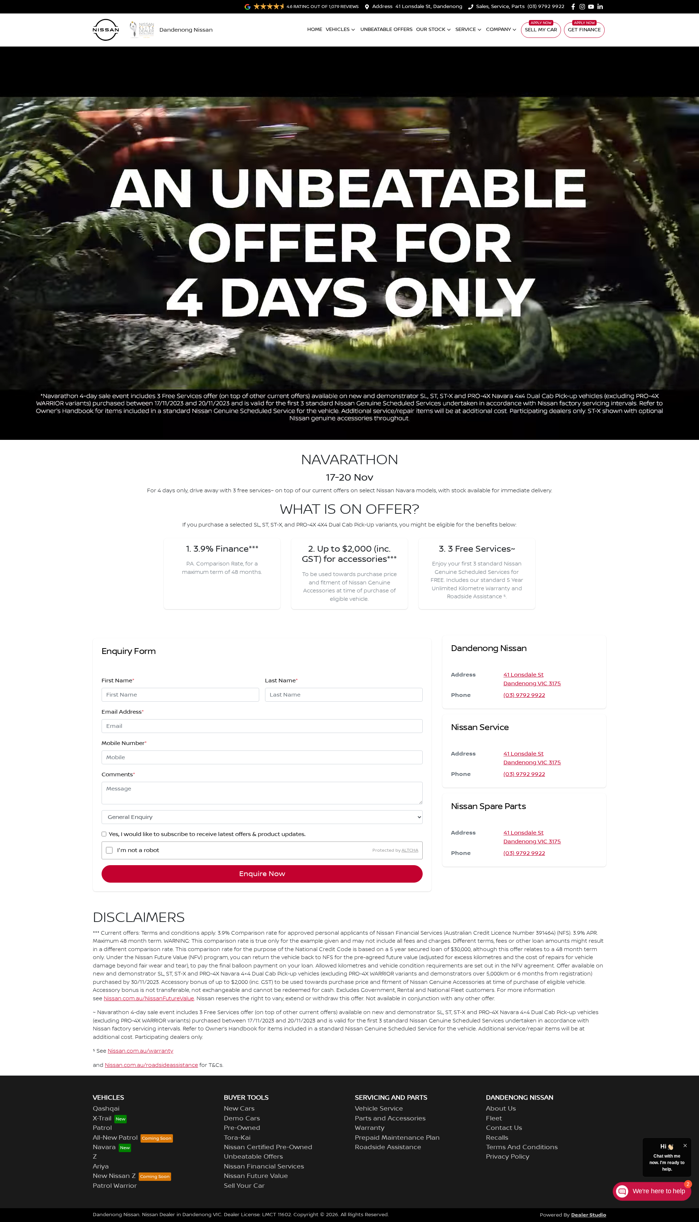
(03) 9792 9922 (546, 6)
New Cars (239, 1109)
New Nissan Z (114, 1176)
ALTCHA (410, 850)
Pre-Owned (242, 1128)
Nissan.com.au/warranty (140, 1051)
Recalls (497, 1138)
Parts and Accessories (390, 1119)
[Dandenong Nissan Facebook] (574, 7)
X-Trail (102, 1119)
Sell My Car (541, 30)
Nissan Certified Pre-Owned (268, 1147)
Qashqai (106, 1109)
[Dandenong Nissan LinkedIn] (601, 7)
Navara (104, 1147)
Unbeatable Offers (386, 29)
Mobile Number (124, 743)
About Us (501, 1109)
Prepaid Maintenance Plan (397, 1138)
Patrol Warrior (115, 1186)
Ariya (101, 1167)
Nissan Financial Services (264, 1167)
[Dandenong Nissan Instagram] (583, 7)
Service (465, 29)
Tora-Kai (237, 1138)
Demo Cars (242, 1119)
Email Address (123, 712)
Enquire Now (262, 874)
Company (498, 29)
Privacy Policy (507, 1157)
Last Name (281, 680)
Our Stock (430, 29)
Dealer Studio (588, 1215)
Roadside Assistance (388, 1147)
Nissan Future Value (256, 1176)
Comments (118, 774)
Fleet (494, 1119)
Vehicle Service (379, 1109)
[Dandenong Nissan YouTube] (592, 7)
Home (314, 29)
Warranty (369, 1128)
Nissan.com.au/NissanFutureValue (149, 999)
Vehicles (338, 29)
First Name (118, 680)
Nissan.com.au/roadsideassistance (151, 1065)
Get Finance (584, 30)
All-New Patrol (115, 1138)
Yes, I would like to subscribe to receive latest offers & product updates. (207, 834)
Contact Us (504, 1128)
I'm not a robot (138, 850)
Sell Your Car (244, 1186)
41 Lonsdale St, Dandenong (428, 6)
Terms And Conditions (522, 1147)
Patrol (102, 1128)
